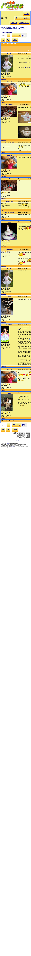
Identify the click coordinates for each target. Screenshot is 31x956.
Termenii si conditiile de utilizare (23, 447)
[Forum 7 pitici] (12, 10)
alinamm (9, 296)
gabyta (9, 222)
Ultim (15, 40)
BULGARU (9, 53)
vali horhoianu (9, 104)
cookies (12, 446)
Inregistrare (24, 22)
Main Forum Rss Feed (15, 440)
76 (8, 40)
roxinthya (9, 81)
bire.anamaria (9, 201)
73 (18, 35)
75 (3, 40)
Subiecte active (22, 18)
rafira (9, 393)
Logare (14, 22)
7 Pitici (7, 443)
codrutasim (9, 324)
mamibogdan (9, 249)
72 (14, 35)
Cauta (26, 13)
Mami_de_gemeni (9, 142)
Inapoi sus (3, 79)
